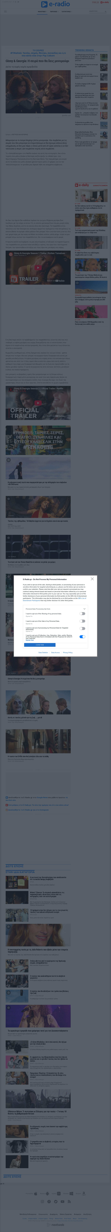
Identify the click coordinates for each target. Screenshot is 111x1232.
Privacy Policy (68, 652)
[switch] (82, 613)
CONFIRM (40, 645)
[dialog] (55, 616)
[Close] (93, 580)
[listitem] (55, 609)
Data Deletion (43, 652)
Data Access (55, 652)
